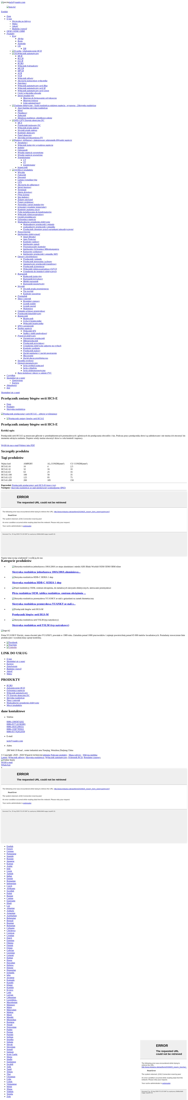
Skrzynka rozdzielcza (16, 409)
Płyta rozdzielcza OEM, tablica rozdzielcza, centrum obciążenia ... (49, 593)
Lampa (4, 757)
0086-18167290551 (15, 726)
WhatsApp (5, 765)
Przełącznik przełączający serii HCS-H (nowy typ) (34, 485)
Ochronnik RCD (75, 757)
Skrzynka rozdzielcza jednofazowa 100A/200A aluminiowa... (46, 572)
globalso (46, 755)
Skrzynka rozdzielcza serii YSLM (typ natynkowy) (40, 625)
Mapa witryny (75, 755)
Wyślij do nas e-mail (10, 445)
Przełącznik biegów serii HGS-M (30, 614)
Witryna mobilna (90, 755)
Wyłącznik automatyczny (56, 757)
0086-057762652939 (16, 731)
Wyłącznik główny (16, 757)
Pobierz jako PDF (27, 445)
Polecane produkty (59, 755)
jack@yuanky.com (17, 2)
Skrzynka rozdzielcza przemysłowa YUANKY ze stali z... (44, 603)
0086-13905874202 (15, 721)
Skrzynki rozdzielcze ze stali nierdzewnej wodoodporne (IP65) (38, 488)
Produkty (11, 407)
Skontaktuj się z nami (10, 392)
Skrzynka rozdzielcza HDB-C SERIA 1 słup (36, 582)
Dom (9, 404)
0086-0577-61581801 (16, 724)
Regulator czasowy (92, 757)
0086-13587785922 (15, 729)
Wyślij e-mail (7, 762)
